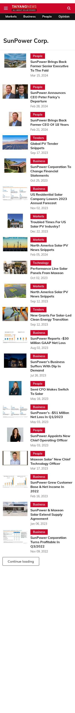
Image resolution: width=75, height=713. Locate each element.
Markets (11, 16)
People (47, 16)
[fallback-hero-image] (16, 65)
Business (29, 16)
